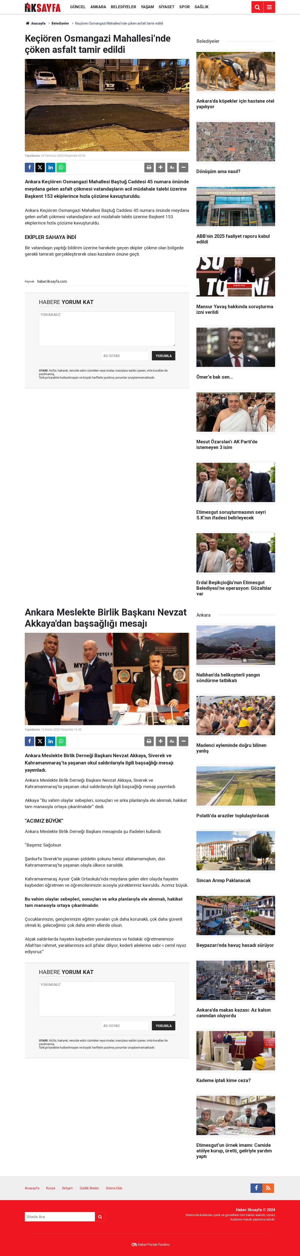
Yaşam (147, 6)
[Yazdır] (149, 167)
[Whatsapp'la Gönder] (61, 167)
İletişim (67, 1188)
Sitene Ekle (114, 1188)
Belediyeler (123, 6)
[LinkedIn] (50, 167)
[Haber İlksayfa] (43, 6)
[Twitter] (40, 167)
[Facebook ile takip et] (256, 1188)
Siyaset (167, 6)
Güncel (78, 6)
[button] (160, 167)
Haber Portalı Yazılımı (154, 1244)
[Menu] (269, 7)
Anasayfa (37, 23)
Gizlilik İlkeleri (89, 1188)
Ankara (98, 6)
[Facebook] (29, 167)
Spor (184, 6)
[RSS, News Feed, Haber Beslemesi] (268, 1188)
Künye (50, 1188)
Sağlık (202, 6)
